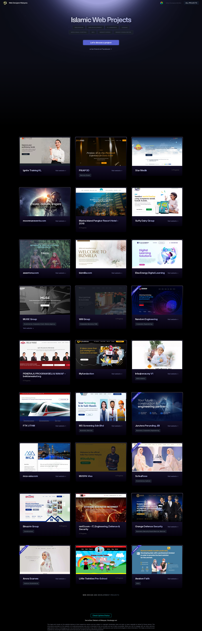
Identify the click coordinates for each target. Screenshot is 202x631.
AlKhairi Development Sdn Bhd (173, 2)
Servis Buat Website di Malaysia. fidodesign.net (101, 620)
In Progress (175, 170)
